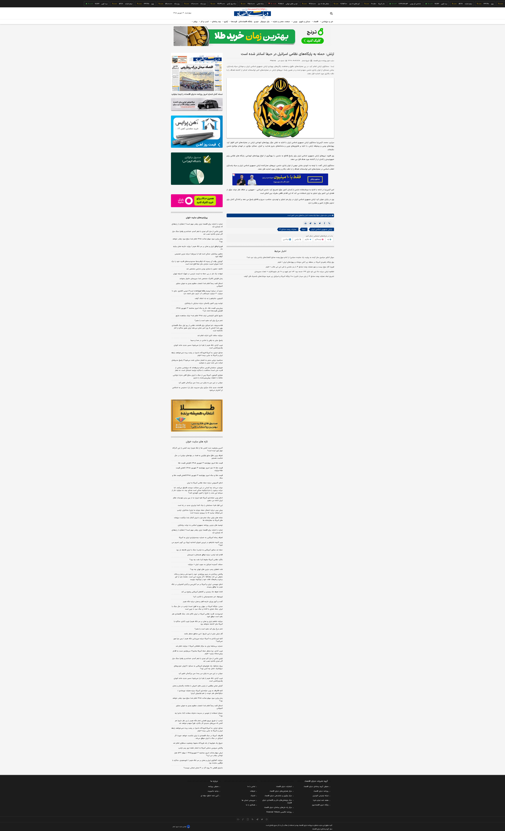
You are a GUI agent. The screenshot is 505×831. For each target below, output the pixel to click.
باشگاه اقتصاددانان (245, 21)
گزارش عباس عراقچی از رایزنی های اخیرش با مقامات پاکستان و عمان (198, 686)
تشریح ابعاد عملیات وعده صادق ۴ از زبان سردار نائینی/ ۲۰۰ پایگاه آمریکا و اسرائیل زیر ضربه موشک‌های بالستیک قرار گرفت (289, 276)
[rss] (252, 819)
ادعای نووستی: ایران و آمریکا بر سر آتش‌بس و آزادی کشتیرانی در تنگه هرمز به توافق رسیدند (197, 585)
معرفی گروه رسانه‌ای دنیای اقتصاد (316, 786)
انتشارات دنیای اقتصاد (284, 786)
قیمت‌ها (234, 21)
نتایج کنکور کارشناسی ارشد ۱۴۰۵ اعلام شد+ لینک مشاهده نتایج (199, 315)
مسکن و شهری (304, 21)
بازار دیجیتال (264, 21)
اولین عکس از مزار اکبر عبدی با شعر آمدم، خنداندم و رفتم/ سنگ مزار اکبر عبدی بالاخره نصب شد (197, 232)
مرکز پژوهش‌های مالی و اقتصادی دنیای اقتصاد (277, 801)
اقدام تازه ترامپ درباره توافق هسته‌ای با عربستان (205, 555)
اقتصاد (315, 21)
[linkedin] (315, 223)
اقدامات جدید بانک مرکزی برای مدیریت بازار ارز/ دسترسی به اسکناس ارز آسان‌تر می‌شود (197, 389)
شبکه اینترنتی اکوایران (321, 795)
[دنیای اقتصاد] (252, 13)
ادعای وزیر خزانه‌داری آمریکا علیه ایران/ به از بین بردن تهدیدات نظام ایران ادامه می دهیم (198, 499)
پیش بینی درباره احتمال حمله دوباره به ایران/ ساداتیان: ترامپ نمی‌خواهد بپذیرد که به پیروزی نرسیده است (200, 511)
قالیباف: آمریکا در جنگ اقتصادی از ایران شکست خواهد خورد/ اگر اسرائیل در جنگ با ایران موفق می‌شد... (199, 737)
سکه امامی (232, 4)
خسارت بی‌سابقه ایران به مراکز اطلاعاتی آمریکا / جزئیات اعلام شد (199, 646)
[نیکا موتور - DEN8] (197, 104)
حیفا (303, 229)
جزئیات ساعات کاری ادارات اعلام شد (210, 335)
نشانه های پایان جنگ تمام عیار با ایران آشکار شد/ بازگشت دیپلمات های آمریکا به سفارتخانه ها (198, 519)
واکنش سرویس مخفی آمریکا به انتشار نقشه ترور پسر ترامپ (200, 748)
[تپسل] (233, 175)
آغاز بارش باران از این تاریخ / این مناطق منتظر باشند (203, 634)
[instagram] (267, 819)
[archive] (238, 819)
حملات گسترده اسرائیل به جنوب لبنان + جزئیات (205, 564)
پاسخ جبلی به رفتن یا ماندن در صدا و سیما (207, 340)
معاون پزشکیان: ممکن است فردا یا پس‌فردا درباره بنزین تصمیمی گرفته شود (199, 255)
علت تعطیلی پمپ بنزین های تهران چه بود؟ (206, 569)
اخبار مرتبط (280, 251)
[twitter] (320, 223)
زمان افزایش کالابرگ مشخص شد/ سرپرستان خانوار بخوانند (201, 278)
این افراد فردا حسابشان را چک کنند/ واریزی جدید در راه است (200, 505)
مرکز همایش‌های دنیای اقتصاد (281, 791)
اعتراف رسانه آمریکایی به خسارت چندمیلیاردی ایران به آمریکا (201, 537)
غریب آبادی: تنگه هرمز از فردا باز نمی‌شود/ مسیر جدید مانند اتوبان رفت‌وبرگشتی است (198, 346)
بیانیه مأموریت (213, 791)
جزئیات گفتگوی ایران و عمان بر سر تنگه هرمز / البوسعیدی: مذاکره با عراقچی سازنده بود (197, 761)
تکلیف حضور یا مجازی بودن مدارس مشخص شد (204, 269)
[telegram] (310, 223)
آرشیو (225, 21)
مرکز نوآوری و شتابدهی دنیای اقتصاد (278, 795)
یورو (464, 4)
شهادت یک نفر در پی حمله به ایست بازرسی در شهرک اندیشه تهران (198, 273)
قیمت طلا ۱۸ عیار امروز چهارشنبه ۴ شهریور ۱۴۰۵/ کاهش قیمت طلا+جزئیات (199, 469)
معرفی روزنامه (213, 786)
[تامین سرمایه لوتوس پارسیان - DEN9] (197, 168)
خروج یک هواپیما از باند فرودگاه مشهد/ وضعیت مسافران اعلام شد (198, 743)
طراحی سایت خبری (181, 827)
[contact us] (243, 819)
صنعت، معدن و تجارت (281, 21)
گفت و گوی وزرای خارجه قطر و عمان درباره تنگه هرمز (203, 601)
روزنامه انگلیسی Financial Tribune (279, 812)
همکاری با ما (250, 805)
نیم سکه (175, 4)
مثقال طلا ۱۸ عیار (295, 4)
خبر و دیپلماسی (327, 21)
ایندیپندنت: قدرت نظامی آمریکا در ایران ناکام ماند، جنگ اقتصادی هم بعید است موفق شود (197, 615)
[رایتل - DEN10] (197, 200)
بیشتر (195, 21)
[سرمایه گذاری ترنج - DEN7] (252, 36)
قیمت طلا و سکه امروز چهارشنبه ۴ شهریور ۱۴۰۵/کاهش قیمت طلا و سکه (197, 476)
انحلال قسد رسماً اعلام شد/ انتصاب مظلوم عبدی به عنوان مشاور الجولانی (199, 284)
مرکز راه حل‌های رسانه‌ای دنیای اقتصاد (278, 807)
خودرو (256, 21)
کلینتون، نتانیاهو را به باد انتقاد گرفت (209, 298)
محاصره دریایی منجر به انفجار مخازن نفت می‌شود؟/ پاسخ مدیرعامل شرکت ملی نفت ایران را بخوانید (197, 361)
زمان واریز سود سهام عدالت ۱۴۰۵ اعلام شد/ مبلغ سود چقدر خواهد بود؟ (198, 240)
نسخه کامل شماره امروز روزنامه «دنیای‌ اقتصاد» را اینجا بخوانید (197, 94)
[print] (305, 223)
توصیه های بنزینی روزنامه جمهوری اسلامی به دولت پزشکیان (200, 525)
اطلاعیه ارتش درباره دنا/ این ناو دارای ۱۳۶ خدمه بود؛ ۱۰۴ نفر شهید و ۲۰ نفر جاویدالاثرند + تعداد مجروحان (294, 271)
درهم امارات (440, 4)
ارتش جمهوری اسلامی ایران (321, 229)
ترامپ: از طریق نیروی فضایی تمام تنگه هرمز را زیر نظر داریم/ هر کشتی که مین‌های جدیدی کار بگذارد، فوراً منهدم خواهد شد (199, 722)
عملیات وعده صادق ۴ (287, 229)
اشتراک (253, 795)
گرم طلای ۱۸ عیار (327, 4)
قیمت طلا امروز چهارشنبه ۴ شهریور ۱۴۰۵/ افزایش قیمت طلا (200, 463)
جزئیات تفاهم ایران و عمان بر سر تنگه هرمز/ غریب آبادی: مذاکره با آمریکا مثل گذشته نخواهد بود (198, 622)
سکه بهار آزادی (203, 4)
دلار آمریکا (354, 4)
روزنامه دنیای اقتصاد (321, 791)
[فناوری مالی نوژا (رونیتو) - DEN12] (197, 415)
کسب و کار (204, 21)
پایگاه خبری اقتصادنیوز (320, 805)
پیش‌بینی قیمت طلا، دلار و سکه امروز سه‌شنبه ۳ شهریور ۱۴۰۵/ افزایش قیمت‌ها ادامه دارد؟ (199, 309)
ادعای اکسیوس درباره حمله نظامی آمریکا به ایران (205, 483)
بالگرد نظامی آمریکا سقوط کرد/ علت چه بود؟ (206, 559)
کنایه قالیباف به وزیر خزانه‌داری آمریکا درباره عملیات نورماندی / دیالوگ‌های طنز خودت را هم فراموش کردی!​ (200, 692)
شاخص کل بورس (387, 4)
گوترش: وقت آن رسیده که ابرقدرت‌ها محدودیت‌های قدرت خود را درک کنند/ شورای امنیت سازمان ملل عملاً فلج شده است (197, 262)
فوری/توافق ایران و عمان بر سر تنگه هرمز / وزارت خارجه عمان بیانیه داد (198, 247)
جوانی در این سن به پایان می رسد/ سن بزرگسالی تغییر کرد (201, 382)
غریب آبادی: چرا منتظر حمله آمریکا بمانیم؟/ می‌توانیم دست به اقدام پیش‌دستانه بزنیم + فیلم (198, 652)
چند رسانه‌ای (216, 21)
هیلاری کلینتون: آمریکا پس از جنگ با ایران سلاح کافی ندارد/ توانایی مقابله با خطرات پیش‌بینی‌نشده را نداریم (198, 376)
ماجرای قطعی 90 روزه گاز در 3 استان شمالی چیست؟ (203, 768)
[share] (248, 819)
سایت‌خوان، (323, 215)
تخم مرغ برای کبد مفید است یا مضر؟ (209, 320)
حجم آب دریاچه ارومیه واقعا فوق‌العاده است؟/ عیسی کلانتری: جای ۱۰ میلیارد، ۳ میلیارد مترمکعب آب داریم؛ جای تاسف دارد (197, 292)
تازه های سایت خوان (197, 442)
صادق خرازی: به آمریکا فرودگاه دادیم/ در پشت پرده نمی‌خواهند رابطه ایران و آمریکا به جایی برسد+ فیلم (197, 354)
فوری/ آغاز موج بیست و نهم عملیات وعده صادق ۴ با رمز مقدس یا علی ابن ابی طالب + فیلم (300, 267)
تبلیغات (252, 791)
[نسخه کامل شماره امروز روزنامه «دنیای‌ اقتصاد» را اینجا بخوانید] (197, 72)
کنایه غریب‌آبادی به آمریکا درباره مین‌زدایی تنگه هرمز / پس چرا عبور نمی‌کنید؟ (198, 640)
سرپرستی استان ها (248, 800)
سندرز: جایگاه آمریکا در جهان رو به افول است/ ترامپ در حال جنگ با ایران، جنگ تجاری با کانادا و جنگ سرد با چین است (197, 607)
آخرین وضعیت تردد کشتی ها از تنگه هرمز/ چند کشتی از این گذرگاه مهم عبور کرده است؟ (197, 449)
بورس (294, 21)
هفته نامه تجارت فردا (321, 800)
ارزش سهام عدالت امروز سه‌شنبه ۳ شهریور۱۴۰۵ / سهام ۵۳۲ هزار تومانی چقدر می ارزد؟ (198, 754)
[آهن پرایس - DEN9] (197, 132)
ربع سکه (489, 4)
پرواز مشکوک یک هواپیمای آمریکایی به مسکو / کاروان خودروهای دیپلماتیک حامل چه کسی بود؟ (198, 667)
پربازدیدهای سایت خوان (197, 217)
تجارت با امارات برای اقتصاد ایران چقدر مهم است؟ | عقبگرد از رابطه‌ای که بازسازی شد (197, 225)
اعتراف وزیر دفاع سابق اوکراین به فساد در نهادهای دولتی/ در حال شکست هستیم (199, 457)
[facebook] (324, 223)
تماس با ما (251, 786)
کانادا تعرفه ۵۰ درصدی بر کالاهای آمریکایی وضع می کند (202, 592)
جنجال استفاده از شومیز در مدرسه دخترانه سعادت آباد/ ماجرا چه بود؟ (199, 714)
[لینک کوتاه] (329, 223)
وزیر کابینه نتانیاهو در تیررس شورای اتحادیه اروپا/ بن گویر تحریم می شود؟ (197, 543)
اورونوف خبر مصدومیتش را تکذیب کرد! (208, 596)
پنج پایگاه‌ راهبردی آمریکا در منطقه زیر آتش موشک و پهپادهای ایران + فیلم (306, 262)
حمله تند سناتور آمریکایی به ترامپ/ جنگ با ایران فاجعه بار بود (199, 550)
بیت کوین (416, 4)
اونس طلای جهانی (264, 4)
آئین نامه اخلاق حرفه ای (210, 795)
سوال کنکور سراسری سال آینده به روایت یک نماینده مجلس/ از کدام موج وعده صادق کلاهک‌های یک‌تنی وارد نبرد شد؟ (290, 257)
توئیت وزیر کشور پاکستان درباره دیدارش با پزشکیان (204, 303)
